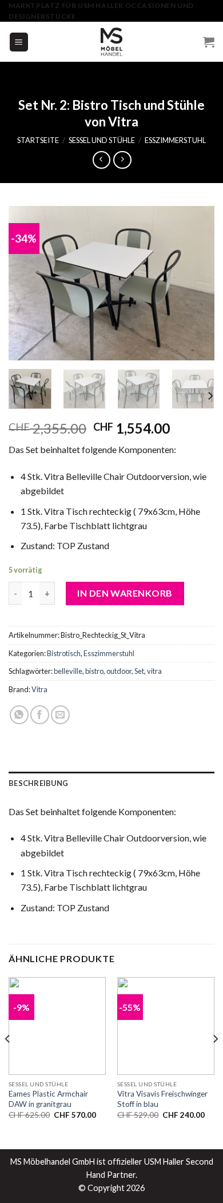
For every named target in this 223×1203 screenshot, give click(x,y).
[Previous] (27, 283)
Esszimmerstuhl (175, 140)
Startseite (38, 140)
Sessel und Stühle (102, 140)
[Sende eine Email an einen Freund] (60, 714)
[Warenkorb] (208, 41)
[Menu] (19, 42)
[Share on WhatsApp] (19, 714)
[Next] (196, 283)
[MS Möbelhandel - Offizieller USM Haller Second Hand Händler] (111, 42)
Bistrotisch (64, 653)
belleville (68, 671)
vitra (154, 671)
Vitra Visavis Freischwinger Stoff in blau (162, 1099)
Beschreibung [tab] (38, 783)
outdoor (119, 671)
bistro (94, 671)
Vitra (39, 689)
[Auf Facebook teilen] (39, 714)
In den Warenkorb (125, 592)
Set (139, 671)
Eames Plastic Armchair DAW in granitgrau (48, 1099)
